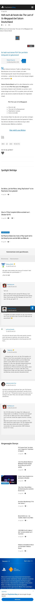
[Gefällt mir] (8, 194)
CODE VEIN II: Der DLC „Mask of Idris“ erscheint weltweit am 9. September (25, 532)
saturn (10, 143)
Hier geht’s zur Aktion (17, 130)
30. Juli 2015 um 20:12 (11, 385)
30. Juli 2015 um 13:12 (10, 331)
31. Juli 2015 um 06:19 (12, 407)
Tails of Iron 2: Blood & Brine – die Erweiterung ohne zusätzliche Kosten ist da (26, 488)
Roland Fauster (11, 60)
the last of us (17, 143)
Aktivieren (17, 599)
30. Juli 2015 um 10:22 (11, 266)
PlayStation (9, 7)
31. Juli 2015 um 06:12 (12, 286)
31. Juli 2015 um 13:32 (11, 310)
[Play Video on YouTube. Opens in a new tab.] (30, 46)
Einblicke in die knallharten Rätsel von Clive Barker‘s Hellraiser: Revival (26, 546)
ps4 (7, 143)
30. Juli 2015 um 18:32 (12, 352)
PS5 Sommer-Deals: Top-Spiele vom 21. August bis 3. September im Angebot (25, 449)
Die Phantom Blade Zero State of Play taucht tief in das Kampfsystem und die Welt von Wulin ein (16, 237)
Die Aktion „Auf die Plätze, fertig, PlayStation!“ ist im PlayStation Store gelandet (17, 189)
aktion (3, 143)
